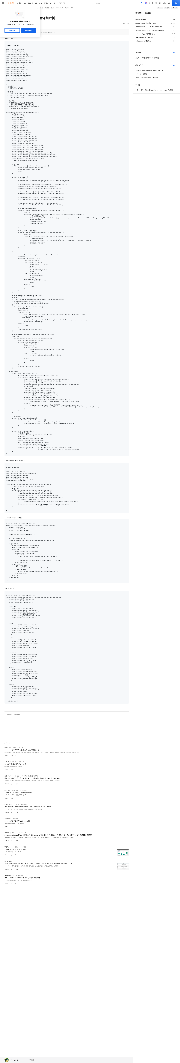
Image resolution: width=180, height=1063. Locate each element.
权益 (36, 3)
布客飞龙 (6, 762)
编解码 (14, 747)
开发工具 (21, 762)
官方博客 (47, 8)
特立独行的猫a (8, 875)
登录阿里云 (28, 30)
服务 (55, 3)
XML (13, 833)
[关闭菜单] (3, 3)
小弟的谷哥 (14, 1060)
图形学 (16, 847)
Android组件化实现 (141, 74)
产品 (24, 3)
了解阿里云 (61, 3)
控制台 (164, 3)
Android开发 (17, 714)
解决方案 (30, 3)
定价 (40, 3)
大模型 (19, 3)
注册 (169, 3)
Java (16, 833)
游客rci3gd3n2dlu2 (9, 776)
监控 (19, 747)
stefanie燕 (7, 790)
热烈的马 (6, 833)
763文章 (31, 1060)
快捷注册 (12, 31)
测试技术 (24, 790)
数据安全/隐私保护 (33, 776)
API (22, 747)
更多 (174, 53)
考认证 (52, 8)
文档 (156, 3)
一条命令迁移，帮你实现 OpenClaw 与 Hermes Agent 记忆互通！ (154, 90)
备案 (160, 3)
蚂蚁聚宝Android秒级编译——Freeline (146, 77)
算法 (16, 762)
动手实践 (40, 8)
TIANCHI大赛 (59, 8)
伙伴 (51, 3)
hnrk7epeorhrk (8, 804)
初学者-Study (8, 861)
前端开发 (18, 790)
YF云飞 (6, 847)
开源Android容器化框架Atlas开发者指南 (147, 58)
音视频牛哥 (7, 747)
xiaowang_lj (7, 818)
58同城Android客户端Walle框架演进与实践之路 (149, 70)
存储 (13, 762)
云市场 (46, 3)
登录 (176, 3)
